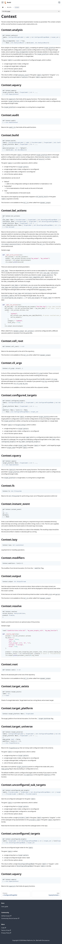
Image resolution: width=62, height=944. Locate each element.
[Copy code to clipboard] (58, 254)
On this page (6, 11)
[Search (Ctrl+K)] (59, 2)
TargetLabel (24, 92)
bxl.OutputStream (20, 581)
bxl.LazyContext (18, 545)
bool (17, 41)
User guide (4, 906)
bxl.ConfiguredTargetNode (40, 37)
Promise (11, 615)
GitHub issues (5, 916)
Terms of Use (5, 930)
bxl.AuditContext (12, 122)
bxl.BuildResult (20, 150)
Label (27, 37)
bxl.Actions (10, 227)
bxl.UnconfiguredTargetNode (47, 219)
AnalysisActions (19, 613)
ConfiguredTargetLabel (16, 37)
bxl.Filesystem (16, 491)
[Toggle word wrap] (55, 304)
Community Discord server (9, 918)
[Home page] (2, 7)
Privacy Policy (5, 933)
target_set (55, 37)
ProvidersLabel (37, 142)
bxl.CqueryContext (12, 464)
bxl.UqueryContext (12, 881)
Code (2, 928)
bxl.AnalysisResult (17, 42)
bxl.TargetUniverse (12, 743)
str (31, 92)
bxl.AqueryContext (12, 94)
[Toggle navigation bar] (2, 2)
